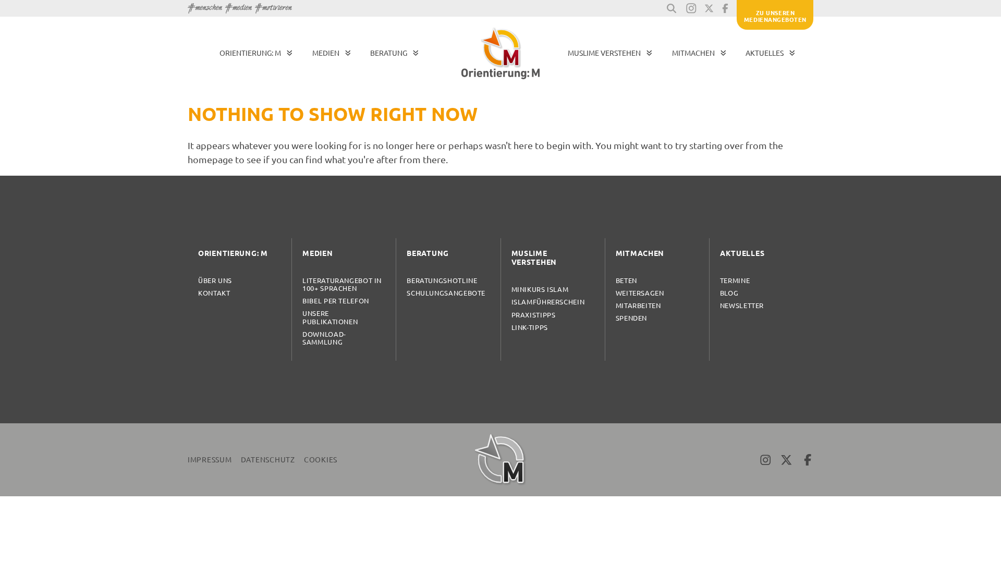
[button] (671, 8)
